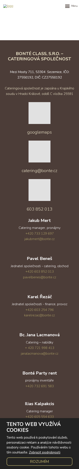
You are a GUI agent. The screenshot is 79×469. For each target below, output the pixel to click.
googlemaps (39, 132)
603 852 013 (39, 209)
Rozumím (39, 461)
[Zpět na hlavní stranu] (17, 6)
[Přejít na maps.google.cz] (39, 123)
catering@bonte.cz (39, 171)
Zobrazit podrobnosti (44, 452)
